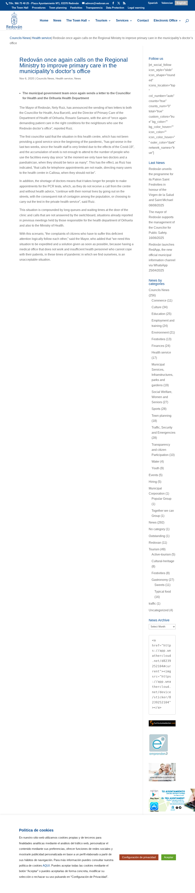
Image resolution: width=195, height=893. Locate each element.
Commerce (159, 300)
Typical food (162, 591)
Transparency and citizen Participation (161, 449)
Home (44, 20)
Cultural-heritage (163, 561)
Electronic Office (165, 20)
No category (157, 529)
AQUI (46, 865)
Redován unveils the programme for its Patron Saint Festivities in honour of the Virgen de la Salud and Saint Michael (161, 184)
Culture (156, 307)
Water (155, 461)
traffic (152, 603)
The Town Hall (20, 7)
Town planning (58, 7)
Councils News (45, 78)
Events (153, 475)
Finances (158, 345)
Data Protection (115, 7)
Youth (155, 468)
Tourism (101, 20)
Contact (143, 20)
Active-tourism (161, 554)
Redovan (155, 542)
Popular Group (161, 498)
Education (158, 313)
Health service (64, 78)
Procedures (39, 7)
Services (122, 20)
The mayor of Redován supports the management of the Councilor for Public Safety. (162, 222)
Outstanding (157, 536)
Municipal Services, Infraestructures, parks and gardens (162, 375)
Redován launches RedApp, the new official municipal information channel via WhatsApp (162, 255)
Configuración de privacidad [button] (139, 857)
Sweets (159, 585)
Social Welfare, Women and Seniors (162, 397)
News (57, 20)
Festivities (76, 7)
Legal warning (136, 7)
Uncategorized (159, 610)
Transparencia (94, 7)
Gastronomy (160, 579)
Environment (160, 332)
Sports (156, 408)
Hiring (153, 481)
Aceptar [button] (168, 857)
